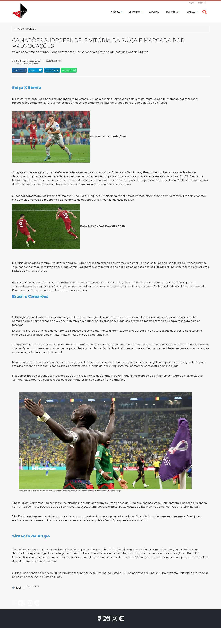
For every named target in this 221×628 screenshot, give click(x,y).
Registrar (202, 3)
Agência (115, 12)
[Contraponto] (36, 603)
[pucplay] (21, 603)
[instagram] (29, 603)
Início (18, 28)
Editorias (134, 12)
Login (191, 3)
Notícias (30, 28)
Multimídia (172, 12)
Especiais (154, 12)
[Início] (20, 11)
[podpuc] (14, 603)
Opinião (191, 12)
